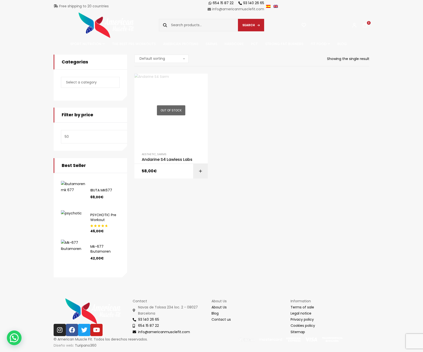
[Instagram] (60, 330)
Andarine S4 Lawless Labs (167, 159)
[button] (14, 337)
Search (248, 25)
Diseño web (63, 345)
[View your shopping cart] (362, 25)
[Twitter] (84, 330)
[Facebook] (72, 330)
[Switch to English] (277, 6)
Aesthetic (149, 154)
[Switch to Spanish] (269, 6)
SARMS (161, 154)
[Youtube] (96, 330)
